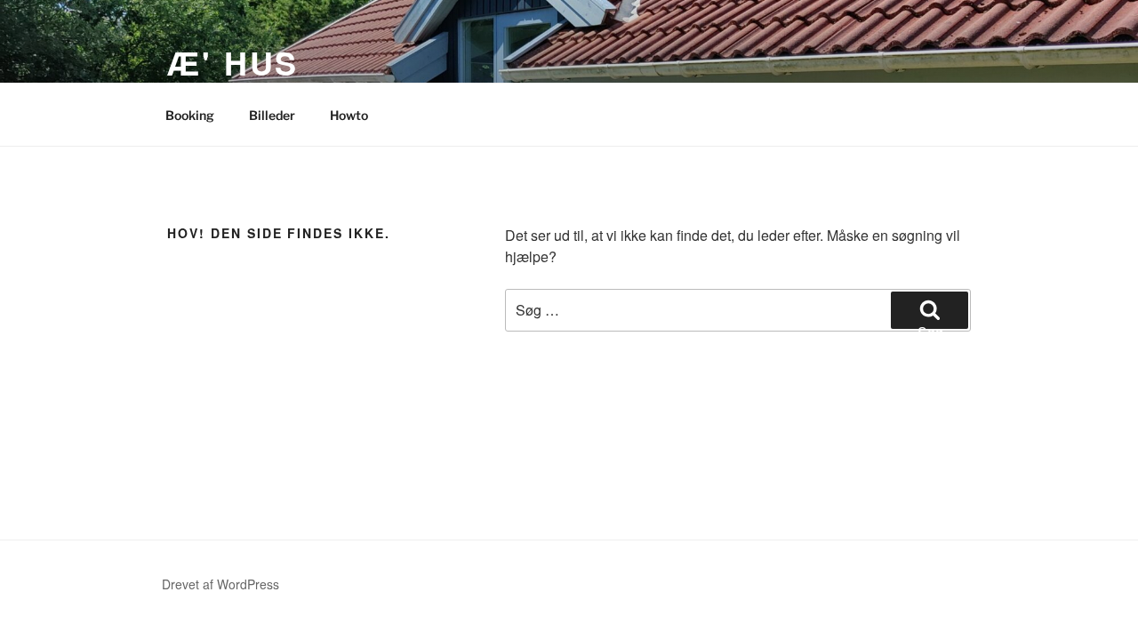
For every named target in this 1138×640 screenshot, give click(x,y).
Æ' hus (233, 62)
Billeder (272, 115)
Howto (349, 115)
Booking (189, 115)
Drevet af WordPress (220, 584)
